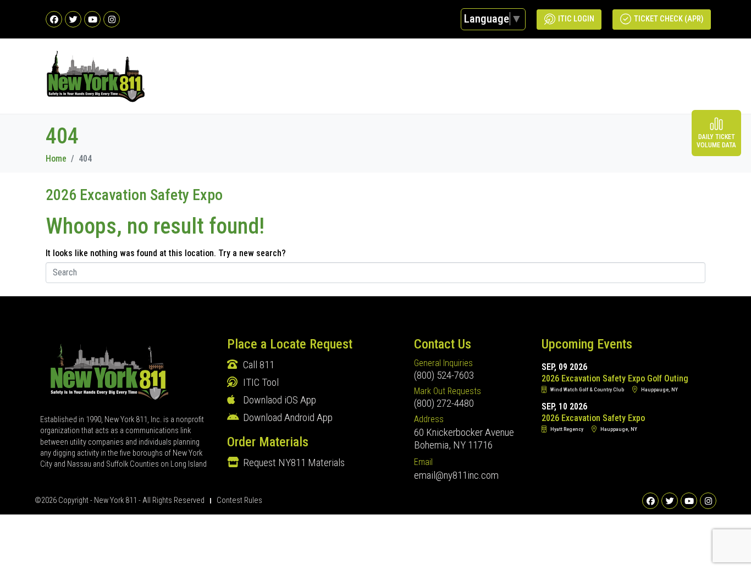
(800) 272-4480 (444, 403)
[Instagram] (111, 19)
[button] (701, 76)
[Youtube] (92, 19)
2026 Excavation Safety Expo (134, 195)
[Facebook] (54, 19)
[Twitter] (73, 19)
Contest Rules (239, 500)
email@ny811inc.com (456, 475)
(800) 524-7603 (444, 375)
